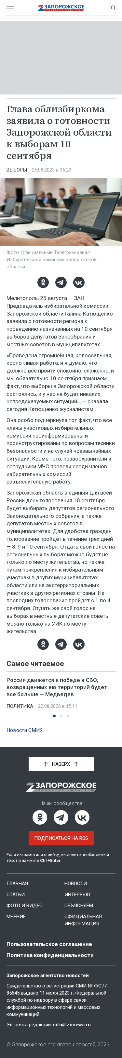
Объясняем (78, 905)
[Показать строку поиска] (113, 8)
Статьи (16, 894)
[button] (54, 716)
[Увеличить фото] (61, 211)
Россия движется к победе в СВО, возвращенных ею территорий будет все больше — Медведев (57, 687)
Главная (17, 883)
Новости (75, 883)
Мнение (16, 916)
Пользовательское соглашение (49, 944)
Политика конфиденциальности (50, 955)
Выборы (17, 170)
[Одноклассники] (43, 282)
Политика (20, 706)
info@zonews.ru (72, 1025)
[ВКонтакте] (79, 282)
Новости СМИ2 (25, 730)
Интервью (77, 894)
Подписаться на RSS (61, 838)
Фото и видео (25, 905)
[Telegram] (61, 282)
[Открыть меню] (10, 8)
